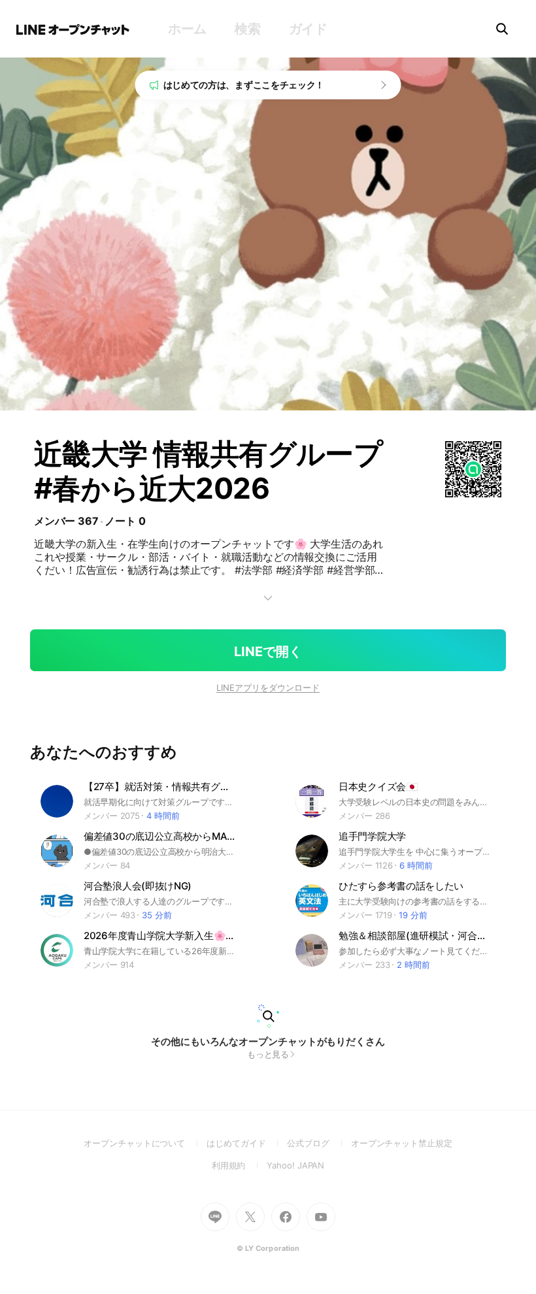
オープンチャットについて (145, 1143)
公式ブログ (318, 1143)
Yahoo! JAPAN (295, 1165)
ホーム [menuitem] (187, 29)
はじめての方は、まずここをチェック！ (244, 84)
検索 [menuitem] (247, 29)
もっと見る (268, 1054)
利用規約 (239, 1165)
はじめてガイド (247, 1143)
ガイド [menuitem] (308, 29)
